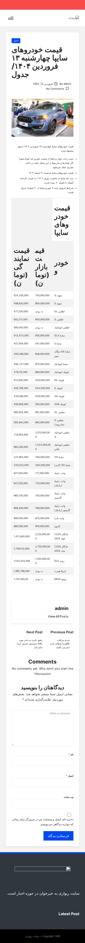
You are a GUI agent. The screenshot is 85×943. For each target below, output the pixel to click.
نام (70, 754)
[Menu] (11, 18)
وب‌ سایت (68, 796)
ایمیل (69, 775)
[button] (58, 616)
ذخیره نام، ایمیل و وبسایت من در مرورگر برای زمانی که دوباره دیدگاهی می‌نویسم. (42, 821)
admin (61, 608)
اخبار (15, 40)
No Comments (55, 88)
